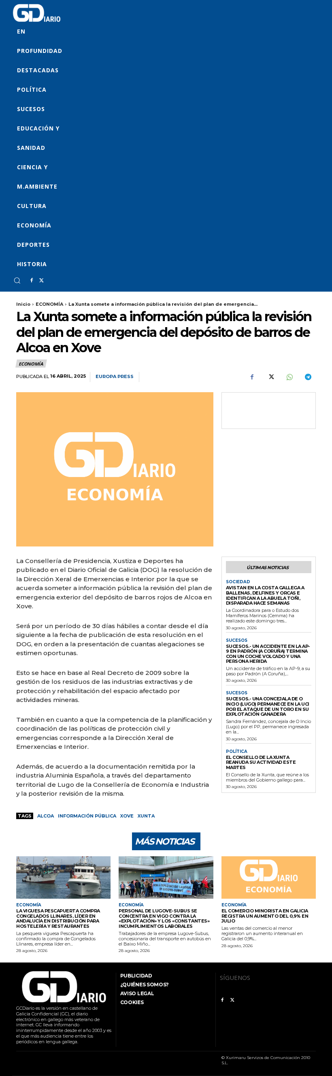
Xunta (146, 816)
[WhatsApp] (289, 377)
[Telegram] (308, 377)
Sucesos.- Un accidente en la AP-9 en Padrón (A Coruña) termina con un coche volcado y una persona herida (268, 653)
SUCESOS (236, 640)
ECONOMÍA (49, 304)
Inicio (23, 304)
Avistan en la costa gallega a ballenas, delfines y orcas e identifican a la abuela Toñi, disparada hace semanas (265, 595)
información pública (87, 816)
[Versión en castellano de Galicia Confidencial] (37, 13)
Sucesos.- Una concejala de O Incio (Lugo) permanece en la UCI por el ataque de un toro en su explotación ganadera (267, 706)
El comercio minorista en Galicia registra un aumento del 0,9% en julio (265, 916)
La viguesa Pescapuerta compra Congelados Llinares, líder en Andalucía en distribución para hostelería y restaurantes (58, 918)
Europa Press (115, 376)
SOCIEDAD (238, 582)
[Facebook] (31, 281)
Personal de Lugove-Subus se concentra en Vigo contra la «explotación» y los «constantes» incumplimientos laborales (164, 918)
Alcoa (45, 816)
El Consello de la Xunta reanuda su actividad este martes (261, 762)
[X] (41, 281)
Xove (127, 816)
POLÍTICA (236, 751)
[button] (17, 280)
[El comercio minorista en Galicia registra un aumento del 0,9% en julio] (268, 877)
